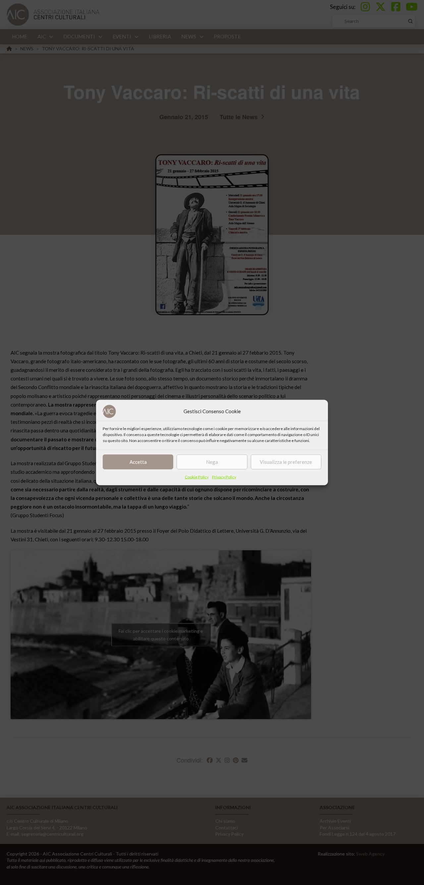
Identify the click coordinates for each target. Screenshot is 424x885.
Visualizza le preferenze (286, 462)
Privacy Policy (224, 476)
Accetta (138, 462)
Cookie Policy (197, 476)
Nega (212, 462)
